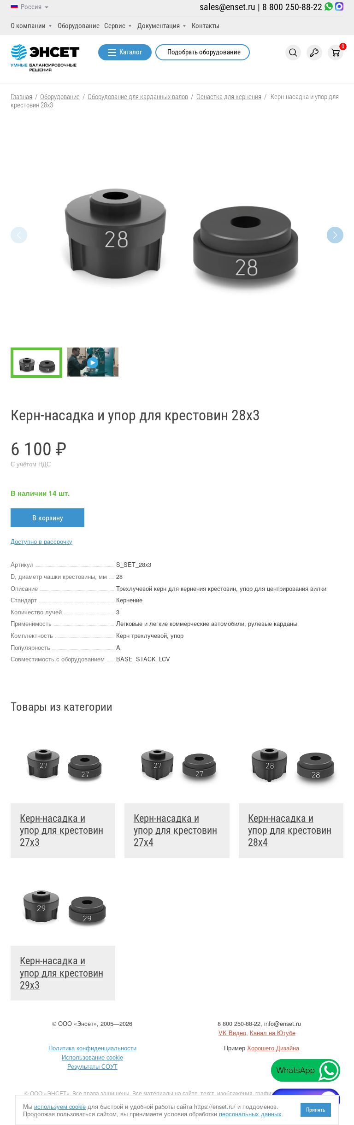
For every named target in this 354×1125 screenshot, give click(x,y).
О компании (28, 26)
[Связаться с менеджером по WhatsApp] (328, 7)
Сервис (114, 26)
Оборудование (79, 26)
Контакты (205, 26)
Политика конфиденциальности (92, 1047)
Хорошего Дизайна (273, 1047)
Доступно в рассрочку (41, 541)
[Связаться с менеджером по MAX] (339, 7)
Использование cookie (92, 1057)
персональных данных (250, 1113)
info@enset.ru (282, 1023)
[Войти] (314, 52)
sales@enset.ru (227, 7)
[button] (335, 235)
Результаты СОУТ (92, 1066)
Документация (158, 26)
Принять (315, 1110)
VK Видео (232, 1032)
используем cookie (60, 1106)
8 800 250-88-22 (292, 7)
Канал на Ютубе (272, 1032)
